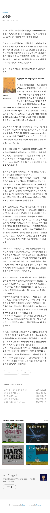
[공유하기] (12, 372)
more (46, 420)
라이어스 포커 (8, 396)
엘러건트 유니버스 (10, 393)
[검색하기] (46, 3)
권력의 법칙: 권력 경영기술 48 (14, 390)
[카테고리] (3, 3)
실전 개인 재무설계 (10, 399)
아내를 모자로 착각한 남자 (12, 402)
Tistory (38, 505)
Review (5, 12)
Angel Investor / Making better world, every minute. (19, 480)
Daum (24, 505)
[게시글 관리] (16, 372)
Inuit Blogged (10, 475)
